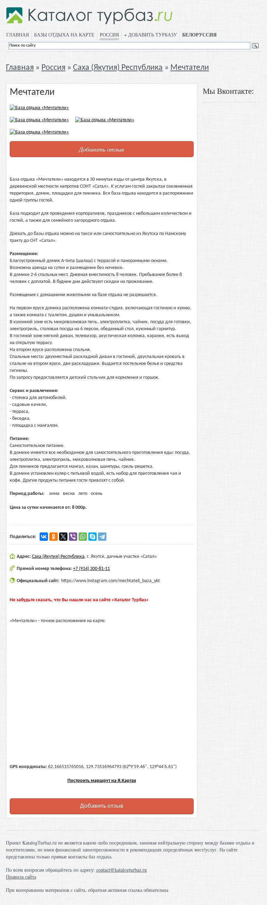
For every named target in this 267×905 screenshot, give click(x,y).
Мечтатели (189, 68)
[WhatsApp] (83, 536)
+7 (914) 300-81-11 (91, 568)
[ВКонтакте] (44, 536)
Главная (17, 34)
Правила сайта (21, 876)
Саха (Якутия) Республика (118, 68)
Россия (109, 34)
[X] (63, 536)
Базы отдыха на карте (64, 34)
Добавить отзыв (101, 149)
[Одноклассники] (53, 536)
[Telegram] (102, 536)
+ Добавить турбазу (150, 34)
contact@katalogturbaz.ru (121, 869)
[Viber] (73, 536)
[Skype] (92, 536)
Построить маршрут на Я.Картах (101, 780)
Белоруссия (199, 34)
